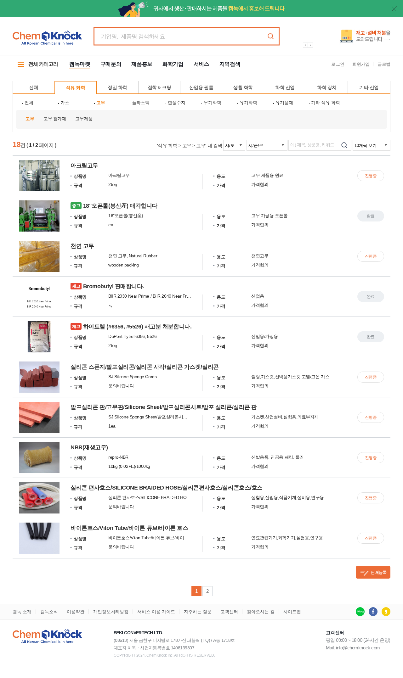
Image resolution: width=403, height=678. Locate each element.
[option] (343, 38)
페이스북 (373, 611)
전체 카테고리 (35, 67)
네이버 (360, 611)
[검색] (344, 145)
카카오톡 (386, 611)
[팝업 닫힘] (394, 8)
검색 (270, 36)
